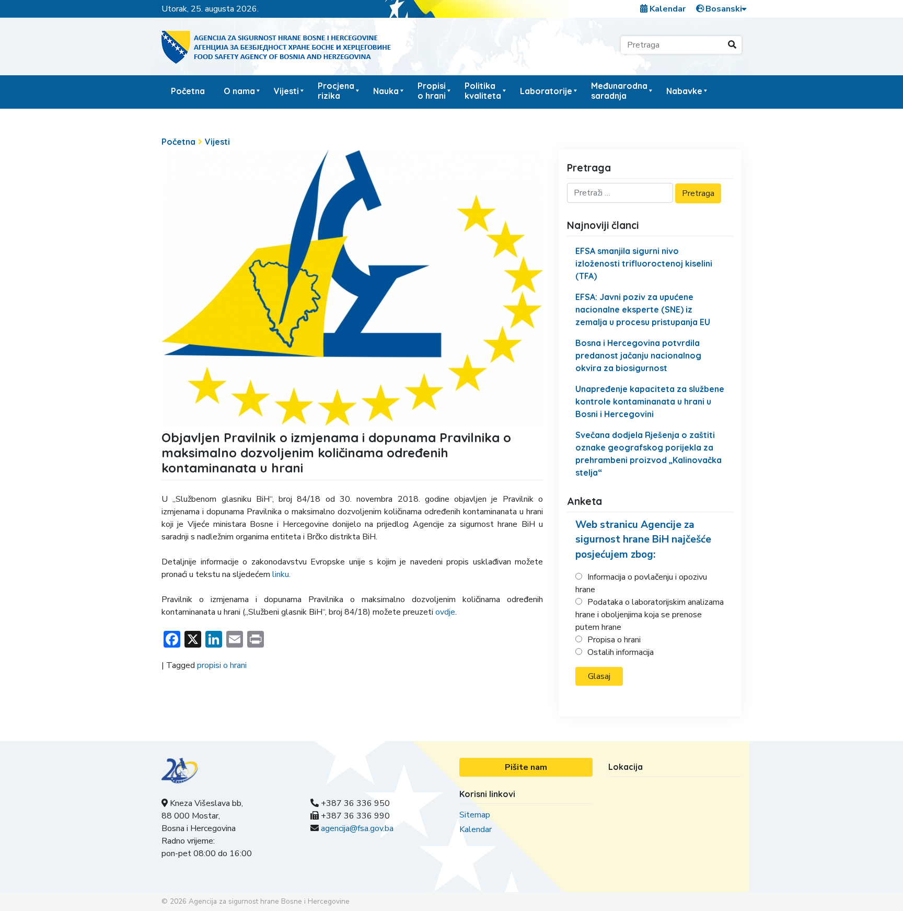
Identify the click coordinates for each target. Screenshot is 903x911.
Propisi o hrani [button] (432, 90)
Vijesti (286, 91)
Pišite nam (526, 767)
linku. (281, 574)
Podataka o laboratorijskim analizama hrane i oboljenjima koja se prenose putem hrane (649, 614)
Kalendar (666, 9)
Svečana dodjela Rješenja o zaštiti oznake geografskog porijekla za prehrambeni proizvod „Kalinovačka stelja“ (648, 454)
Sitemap (474, 815)
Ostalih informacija (620, 652)
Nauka (386, 91)
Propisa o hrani (614, 639)
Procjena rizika (336, 90)
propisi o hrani (222, 665)
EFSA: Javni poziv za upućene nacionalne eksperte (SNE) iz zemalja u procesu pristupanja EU (642, 309)
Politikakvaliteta (483, 90)
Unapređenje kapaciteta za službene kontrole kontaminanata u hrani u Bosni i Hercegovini (649, 401)
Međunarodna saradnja (619, 90)
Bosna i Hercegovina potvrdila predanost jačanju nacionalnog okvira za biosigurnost (638, 355)
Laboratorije (546, 91)
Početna (188, 91)
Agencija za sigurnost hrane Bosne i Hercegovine (269, 901)
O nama (239, 91)
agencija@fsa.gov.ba (357, 828)
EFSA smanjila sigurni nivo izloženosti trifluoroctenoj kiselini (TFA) (643, 263)
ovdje (445, 612)
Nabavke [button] (684, 91)
